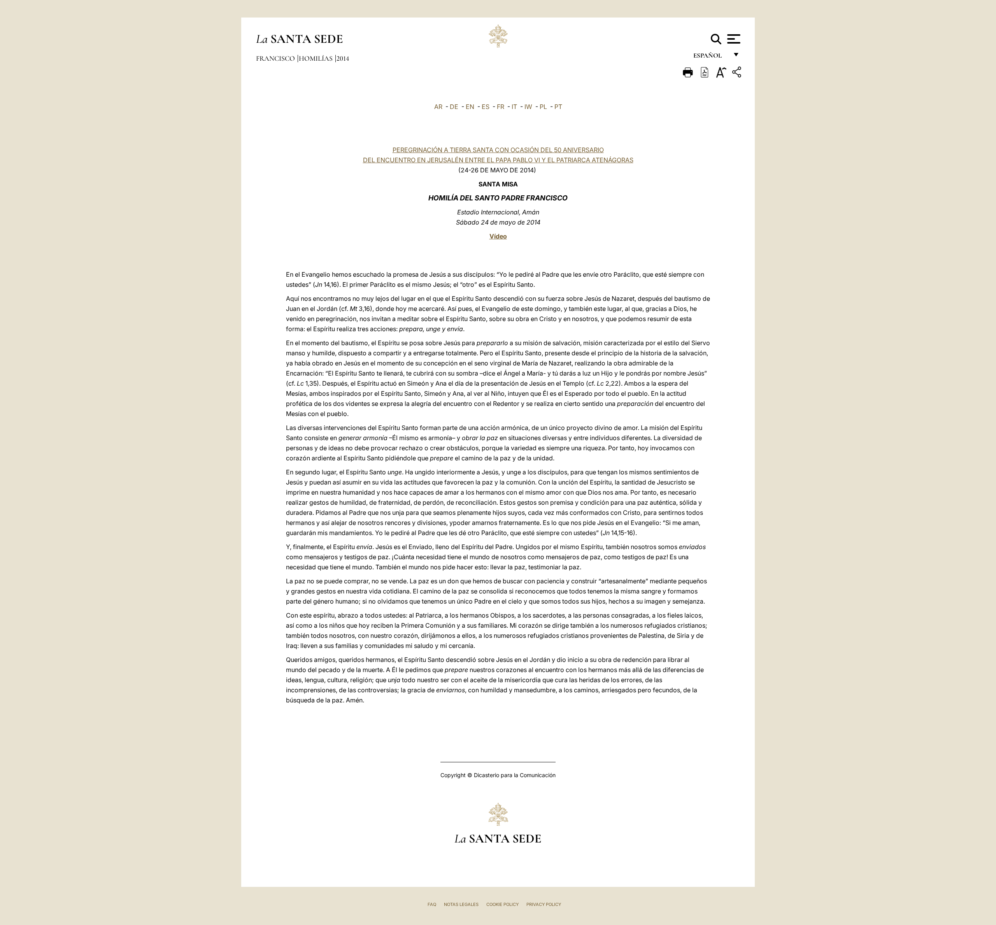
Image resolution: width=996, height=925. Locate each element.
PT (558, 107)
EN (470, 107)
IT (514, 107)
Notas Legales (461, 904)
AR (438, 107)
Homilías (316, 58)
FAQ (432, 904)
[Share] (737, 73)
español (711, 57)
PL (543, 107)
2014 (343, 58)
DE (454, 107)
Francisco (276, 58)
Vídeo (498, 236)
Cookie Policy (502, 904)
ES (485, 107)
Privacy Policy (543, 904)
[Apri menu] (732, 39)
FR (500, 107)
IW (528, 107)
